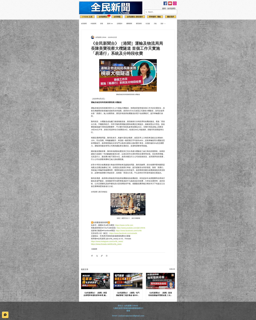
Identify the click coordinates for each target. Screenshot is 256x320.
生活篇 (148, 23)
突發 (101, 23)
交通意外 (119, 23)
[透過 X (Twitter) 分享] (97, 256)
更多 (162, 23)
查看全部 (172, 269)
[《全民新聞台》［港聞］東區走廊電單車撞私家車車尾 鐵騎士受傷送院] (95, 281)
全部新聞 (84, 23)
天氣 (155, 23)
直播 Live (110, 23)
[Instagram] (175, 3)
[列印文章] (107, 256)
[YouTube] (170, 3)
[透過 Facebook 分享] (92, 256)
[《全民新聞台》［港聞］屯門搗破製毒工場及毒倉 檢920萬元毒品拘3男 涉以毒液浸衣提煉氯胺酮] (128, 281)
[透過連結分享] (102, 256)
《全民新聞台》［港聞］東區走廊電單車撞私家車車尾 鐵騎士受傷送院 (95, 293)
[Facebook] (165, 3)
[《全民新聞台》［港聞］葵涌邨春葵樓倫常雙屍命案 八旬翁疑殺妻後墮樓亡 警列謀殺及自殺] (160, 281)
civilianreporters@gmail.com (131, 315)
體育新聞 (139, 23)
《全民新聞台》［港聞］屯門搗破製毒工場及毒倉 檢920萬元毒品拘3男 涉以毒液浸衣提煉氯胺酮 (127, 293)
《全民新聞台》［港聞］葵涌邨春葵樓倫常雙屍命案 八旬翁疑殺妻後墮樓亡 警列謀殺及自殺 (160, 293)
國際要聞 (129, 23)
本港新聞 (93, 23)
